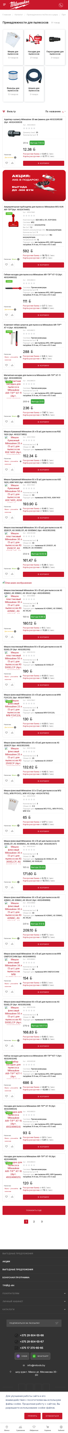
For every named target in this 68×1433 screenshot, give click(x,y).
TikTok (46, 1387)
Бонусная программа (16, 1277)
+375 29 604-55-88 (32, 1335)
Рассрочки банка (31, 154)
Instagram (22, 1387)
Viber (24, 1356)
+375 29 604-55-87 (32, 1341)
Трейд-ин (8, 1285)
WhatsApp (42, 1356)
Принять (32, 1416)
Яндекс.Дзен (38, 1387)
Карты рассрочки (31, 156)
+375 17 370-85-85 (31, 1347)
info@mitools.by (36, 1365)
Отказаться (52, 1416)
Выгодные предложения (18, 1269)
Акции (6, 1261)
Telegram (30, 1387)
